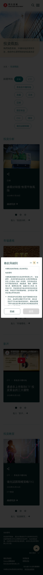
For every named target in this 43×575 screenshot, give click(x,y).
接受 (31, 311)
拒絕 (12, 311)
